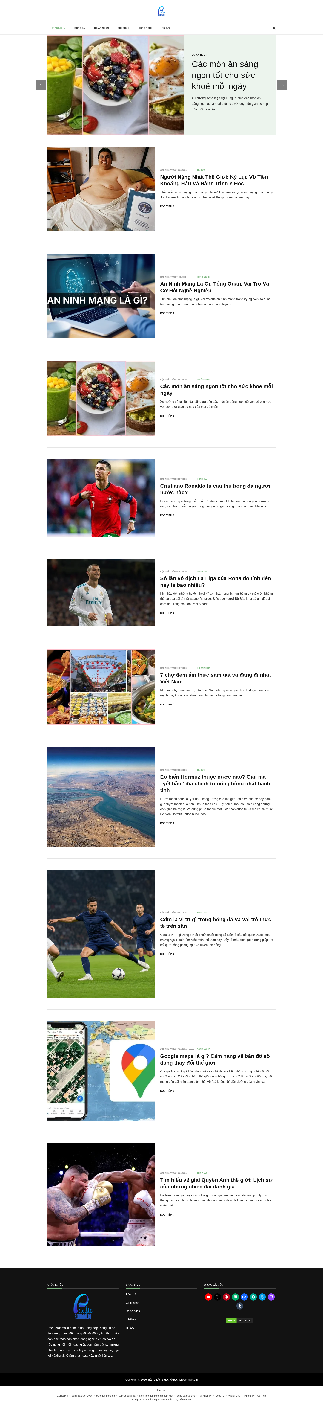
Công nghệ (145, 28)
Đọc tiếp (166, 206)
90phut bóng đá (127, 1395)
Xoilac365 (62, 1395)
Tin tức (166, 28)
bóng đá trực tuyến (82, 1395)
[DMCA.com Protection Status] (240, 1320)
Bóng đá (79, 28)
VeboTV (220, 1395)
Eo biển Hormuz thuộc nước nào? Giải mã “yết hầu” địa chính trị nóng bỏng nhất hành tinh (215, 783)
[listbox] (161, 85)
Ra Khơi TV (205, 1395)
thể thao (123, 28)
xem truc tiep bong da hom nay (156, 1395)
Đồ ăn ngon (101, 28)
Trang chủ (58, 28)
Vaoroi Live (234, 1395)
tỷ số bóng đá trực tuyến (158, 1399)
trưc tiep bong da (105, 1395)
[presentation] (41, 85)
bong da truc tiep (186, 1395)
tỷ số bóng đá (183, 1399)
